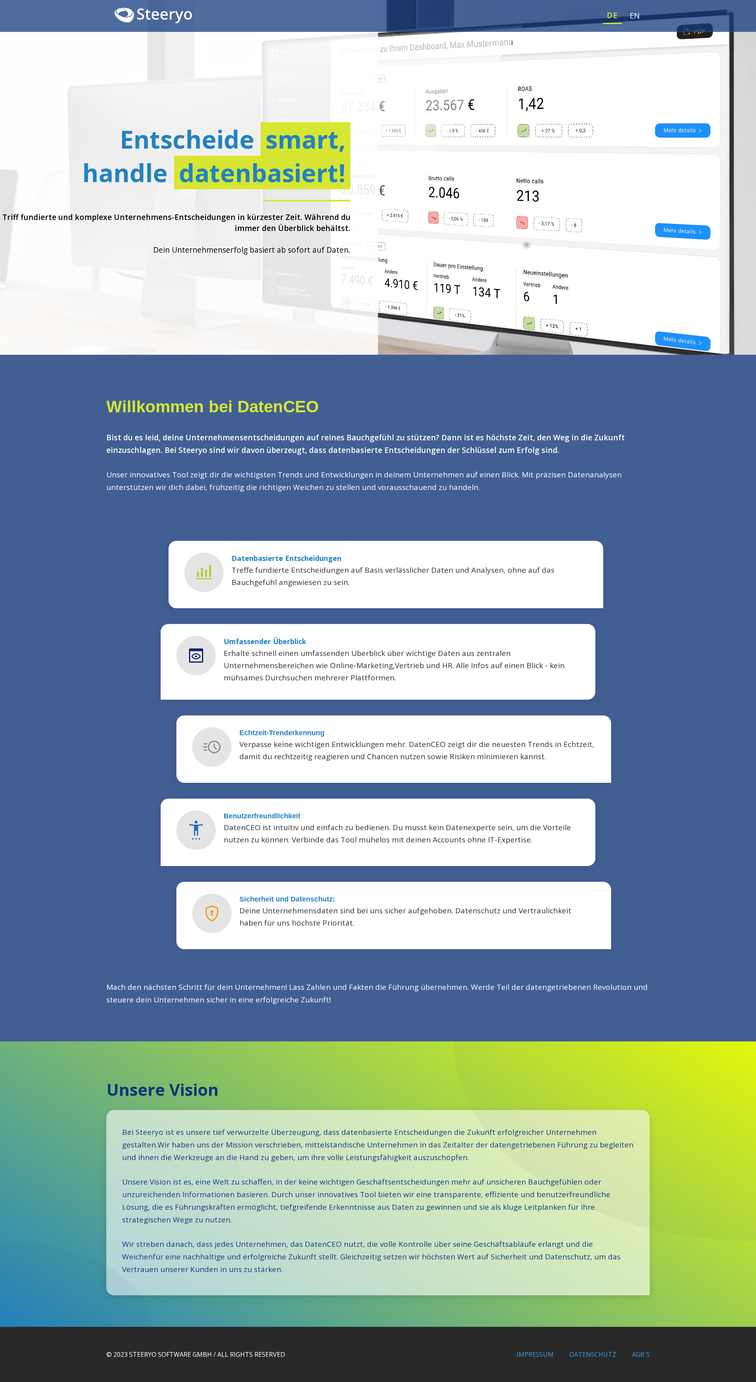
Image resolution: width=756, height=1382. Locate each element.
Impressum (535, 1354)
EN (635, 15)
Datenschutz (592, 1354)
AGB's (641, 1354)
